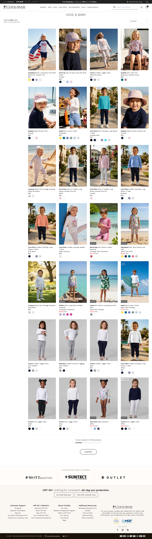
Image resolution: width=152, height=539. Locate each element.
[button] (70, 191)
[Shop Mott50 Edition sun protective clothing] (38, 477)
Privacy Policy (88, 513)
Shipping (18, 508)
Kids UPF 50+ (41, 513)
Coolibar (19, 1)
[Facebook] (117, 530)
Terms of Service (87, 518)
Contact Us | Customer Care (18, 518)
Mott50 (35, 1)
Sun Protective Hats (41, 515)
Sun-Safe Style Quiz (64, 495)
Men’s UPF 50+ (41, 510)
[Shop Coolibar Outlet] (113, 477)
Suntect (28, 1)
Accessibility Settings (53, 536)
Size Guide (64, 518)
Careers (87, 510)
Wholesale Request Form (88, 508)
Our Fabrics (64, 515)
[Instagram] (122, 530)
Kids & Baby (76, 15)
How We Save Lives (135, 2)
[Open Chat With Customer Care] (147, 2)
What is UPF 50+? (64, 513)
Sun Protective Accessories (41, 518)
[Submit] (114, 7)
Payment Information (17, 510)
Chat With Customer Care (86, 495)
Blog (64, 520)
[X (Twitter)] (127, 530)
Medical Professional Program (64, 510)
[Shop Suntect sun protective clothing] (76, 477)
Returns (18, 513)
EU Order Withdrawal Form (18, 515)
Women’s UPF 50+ (41, 508)
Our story (64, 508)
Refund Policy (88, 515)
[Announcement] (79, 2)
